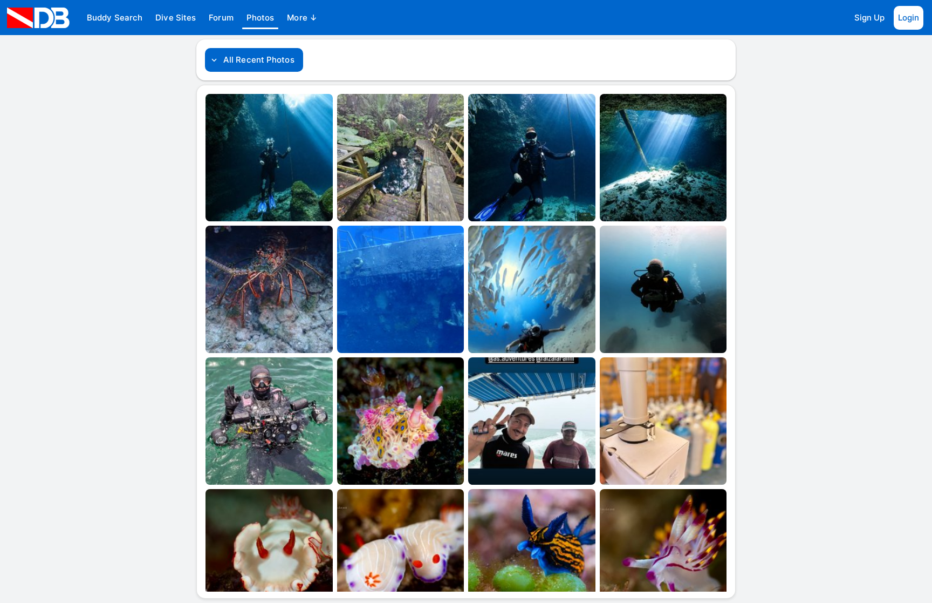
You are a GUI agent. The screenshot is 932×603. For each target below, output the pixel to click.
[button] (115, 17)
